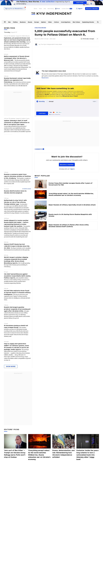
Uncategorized (40, 27)
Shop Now (79, 2)
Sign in (72, 169)
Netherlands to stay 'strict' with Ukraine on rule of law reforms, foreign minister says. (15, 202)
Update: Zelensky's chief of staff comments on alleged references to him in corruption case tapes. (16, 122)
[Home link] (51, 13)
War (9, 22)
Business (23, 22)
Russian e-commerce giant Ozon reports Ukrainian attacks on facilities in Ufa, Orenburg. (17, 176)
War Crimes (76, 22)
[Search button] (98, 22)
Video (50, 22)
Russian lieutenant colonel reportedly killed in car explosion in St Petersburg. (17, 80)
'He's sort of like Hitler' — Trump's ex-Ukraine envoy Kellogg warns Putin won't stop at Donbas (14, 454)
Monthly (42, 101)
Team (40, 8)
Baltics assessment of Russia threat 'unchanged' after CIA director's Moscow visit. (16, 58)
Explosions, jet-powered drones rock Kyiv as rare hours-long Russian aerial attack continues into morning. (17, 40)
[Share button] (97, 38)
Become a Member (92, 8)
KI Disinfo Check (26, 188)
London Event (65, 8)
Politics (15, 22)
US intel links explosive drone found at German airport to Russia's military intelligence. (17, 292)
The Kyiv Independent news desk (51, 44)
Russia (30, 22)
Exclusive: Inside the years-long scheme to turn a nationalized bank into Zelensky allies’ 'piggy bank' (87, 455)
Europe (36, 22)
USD (94, 101)
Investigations (65, 22)
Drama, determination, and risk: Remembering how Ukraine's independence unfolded (63, 454)
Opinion (43, 22)
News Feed (9, 28)
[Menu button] (5, 22)
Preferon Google (88, 38)
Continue (42, 113)
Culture (56, 22)
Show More (10, 366)
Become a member (67, 164)
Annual (51, 101)
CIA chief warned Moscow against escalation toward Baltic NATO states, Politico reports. (17, 276)
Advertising (51, 8)
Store (58, 8)
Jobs (45, 8)
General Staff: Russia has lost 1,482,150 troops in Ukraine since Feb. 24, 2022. (17, 246)
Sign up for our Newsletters (14, 8)
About (35, 8)
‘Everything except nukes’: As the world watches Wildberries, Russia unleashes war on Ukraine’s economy (39, 455)
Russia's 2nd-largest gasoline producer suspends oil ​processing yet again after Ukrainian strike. (17, 309)
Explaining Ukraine (88, 22)
